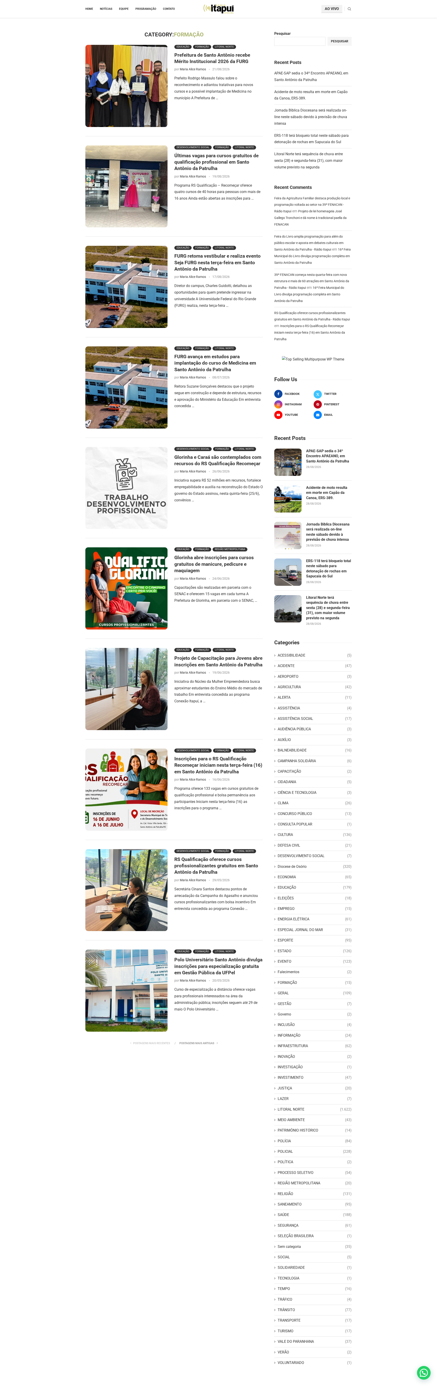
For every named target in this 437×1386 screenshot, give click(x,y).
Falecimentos (315, 972)
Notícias (106, 8)
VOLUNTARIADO (315, 1363)
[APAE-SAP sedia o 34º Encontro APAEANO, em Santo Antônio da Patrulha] (288, 462)
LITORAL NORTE (315, 1109)
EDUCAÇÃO (315, 887)
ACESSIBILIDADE (315, 655)
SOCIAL (315, 1257)
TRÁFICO (315, 1299)
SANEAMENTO (315, 1204)
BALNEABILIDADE (315, 750)
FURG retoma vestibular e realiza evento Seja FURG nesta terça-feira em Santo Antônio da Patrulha (217, 262)
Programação (145, 8)
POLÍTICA (315, 1162)
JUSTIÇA (315, 1088)
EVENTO (315, 961)
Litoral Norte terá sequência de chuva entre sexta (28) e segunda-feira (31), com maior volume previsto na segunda (308, 160)
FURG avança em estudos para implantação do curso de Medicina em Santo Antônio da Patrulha (215, 363)
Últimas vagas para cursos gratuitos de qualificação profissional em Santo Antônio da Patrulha (216, 162)
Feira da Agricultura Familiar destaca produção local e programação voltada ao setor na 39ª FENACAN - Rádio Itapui (312, 204)
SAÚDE (315, 1215)
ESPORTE (315, 940)
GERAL (315, 993)
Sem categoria (315, 1246)
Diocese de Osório (315, 866)
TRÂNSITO (315, 1310)
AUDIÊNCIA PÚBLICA (315, 729)
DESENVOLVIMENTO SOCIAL (315, 856)
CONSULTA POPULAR (315, 824)
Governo (315, 1014)
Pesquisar (282, 33)
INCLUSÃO (315, 1025)
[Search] (349, 9)
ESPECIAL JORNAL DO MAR (315, 930)
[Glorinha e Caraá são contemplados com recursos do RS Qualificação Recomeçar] (126, 488)
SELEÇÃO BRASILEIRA (315, 1236)
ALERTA (315, 697)
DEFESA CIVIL (315, 845)
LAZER (315, 1099)
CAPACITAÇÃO (315, 771)
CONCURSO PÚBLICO (315, 814)
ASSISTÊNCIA (315, 708)
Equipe (124, 8)
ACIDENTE (315, 666)
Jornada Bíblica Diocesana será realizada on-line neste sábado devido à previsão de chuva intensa (310, 117)
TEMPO (315, 1289)
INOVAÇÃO (315, 1056)
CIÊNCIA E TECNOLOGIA (315, 792)
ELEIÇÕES (315, 898)
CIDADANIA (315, 782)
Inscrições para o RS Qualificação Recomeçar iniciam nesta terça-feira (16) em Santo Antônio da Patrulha (218, 765)
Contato (169, 8)
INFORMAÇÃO (315, 1035)
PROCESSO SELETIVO (315, 1172)
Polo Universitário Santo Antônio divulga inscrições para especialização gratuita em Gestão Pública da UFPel (218, 966)
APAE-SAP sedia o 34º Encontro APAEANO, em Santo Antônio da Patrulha (327, 456)
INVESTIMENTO (315, 1077)
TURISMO (315, 1331)
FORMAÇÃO (315, 982)
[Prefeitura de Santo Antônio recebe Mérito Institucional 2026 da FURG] (126, 86)
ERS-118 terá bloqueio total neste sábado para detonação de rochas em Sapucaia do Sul (328, 568)
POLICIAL (315, 1151)
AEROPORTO (315, 676)
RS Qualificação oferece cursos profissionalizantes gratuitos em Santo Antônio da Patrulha (216, 866)
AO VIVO (332, 9)
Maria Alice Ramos (193, 69)
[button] (424, 1373)
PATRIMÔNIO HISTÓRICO (315, 1130)
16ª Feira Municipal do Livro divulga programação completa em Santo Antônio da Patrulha (312, 256)
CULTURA (315, 835)
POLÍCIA (315, 1141)
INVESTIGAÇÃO (315, 1067)
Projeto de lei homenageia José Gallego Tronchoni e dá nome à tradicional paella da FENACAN (310, 217)
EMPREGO (315, 908)
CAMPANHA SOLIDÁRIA (315, 761)
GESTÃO (315, 1004)
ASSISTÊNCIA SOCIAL (315, 718)
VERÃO (315, 1352)
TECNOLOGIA (315, 1278)
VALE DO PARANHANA (315, 1341)
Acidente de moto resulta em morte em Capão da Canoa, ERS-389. (326, 492)
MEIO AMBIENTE (315, 1120)
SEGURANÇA (315, 1225)
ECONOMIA (315, 877)
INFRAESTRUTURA (315, 1046)
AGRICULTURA (315, 687)
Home (89, 8)
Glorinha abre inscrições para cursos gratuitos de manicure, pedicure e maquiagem (214, 564)
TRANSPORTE (315, 1320)
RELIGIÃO (315, 1194)
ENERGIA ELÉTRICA (315, 919)
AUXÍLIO (315, 740)
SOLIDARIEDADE (315, 1267)
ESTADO (315, 951)
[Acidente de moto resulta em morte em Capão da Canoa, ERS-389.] (288, 499)
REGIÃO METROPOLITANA (315, 1183)
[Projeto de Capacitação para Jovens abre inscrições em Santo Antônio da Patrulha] (126, 689)
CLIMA (315, 803)
